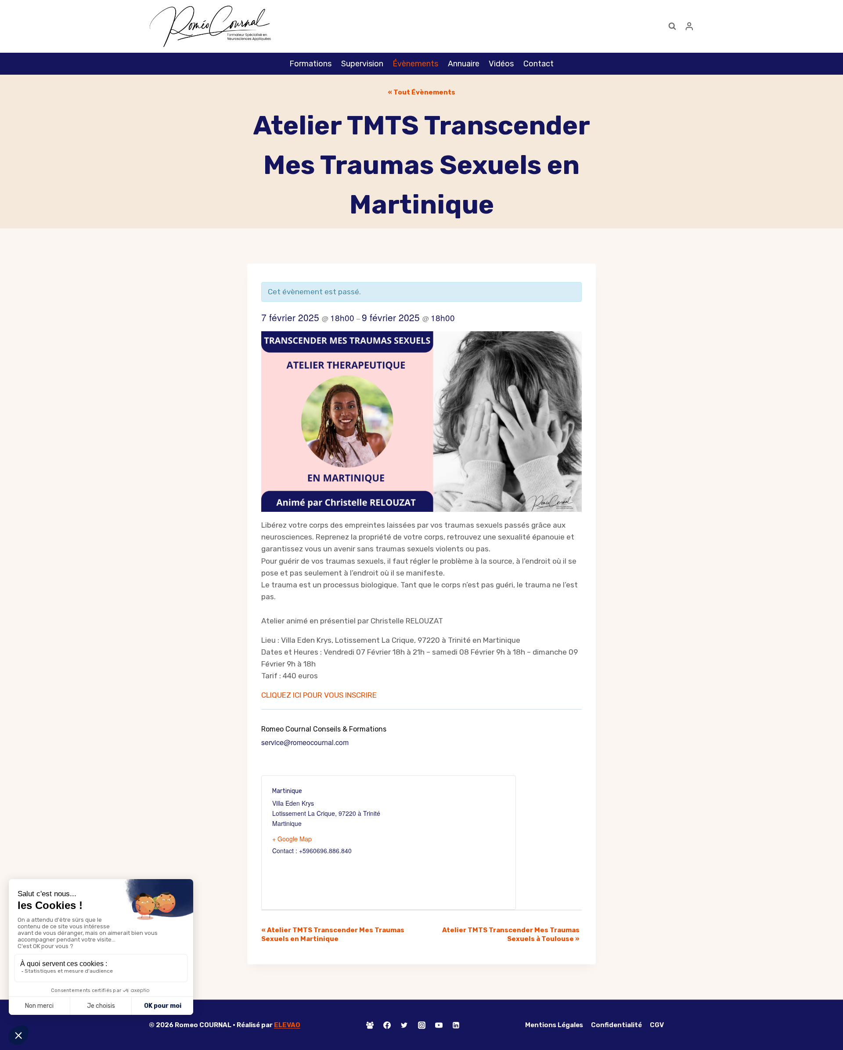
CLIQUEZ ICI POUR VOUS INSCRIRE (319, 695)
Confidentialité (616, 1025)
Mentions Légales (554, 1025)
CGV (657, 1025)
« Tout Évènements (421, 92)
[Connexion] (689, 26)
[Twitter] (404, 1024)
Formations (310, 64)
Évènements (415, 64)
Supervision (362, 64)
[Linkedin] (455, 1024)
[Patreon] (472, 1024)
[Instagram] (421, 1024)
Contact (538, 64)
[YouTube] (438, 1024)
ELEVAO (287, 1025)
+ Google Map (292, 838)
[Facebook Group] (370, 1024)
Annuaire (463, 64)
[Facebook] (387, 1024)
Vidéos (501, 64)
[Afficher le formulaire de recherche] (672, 26)
